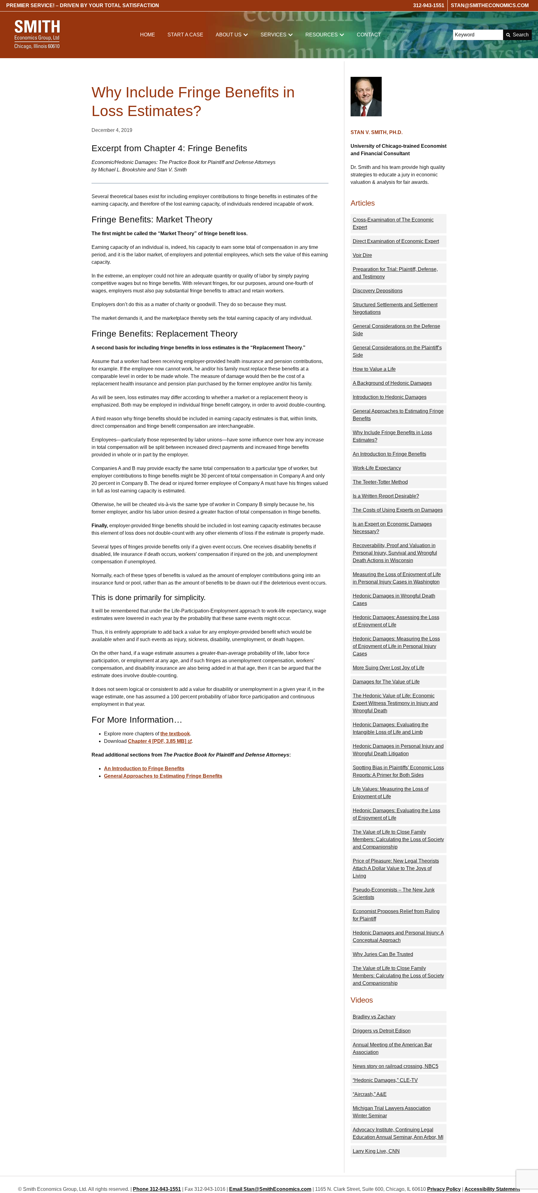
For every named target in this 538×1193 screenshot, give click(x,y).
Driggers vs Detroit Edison (382, 1030)
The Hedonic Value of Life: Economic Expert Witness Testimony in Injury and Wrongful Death (395, 703)
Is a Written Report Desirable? (386, 496)
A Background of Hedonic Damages (392, 383)
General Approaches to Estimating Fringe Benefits (163, 776)
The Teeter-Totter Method (380, 482)
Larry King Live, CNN (376, 1151)
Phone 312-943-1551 (157, 1189)
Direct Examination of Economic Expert (396, 241)
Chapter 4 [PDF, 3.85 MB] (157, 741)
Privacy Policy (444, 1189)
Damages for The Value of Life (386, 681)
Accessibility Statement (492, 1189)
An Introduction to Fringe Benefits (144, 768)
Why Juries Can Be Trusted (383, 954)
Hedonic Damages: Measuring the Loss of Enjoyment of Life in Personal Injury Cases (396, 646)
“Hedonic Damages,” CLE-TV (385, 1080)
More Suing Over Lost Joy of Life (388, 667)
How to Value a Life (374, 369)
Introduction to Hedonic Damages (390, 397)
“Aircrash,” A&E (370, 1094)
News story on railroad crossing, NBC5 (395, 1066)
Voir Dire (362, 255)
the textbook (175, 733)
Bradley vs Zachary (374, 1016)
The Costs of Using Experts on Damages (398, 510)
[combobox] (478, 35)
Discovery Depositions (378, 290)
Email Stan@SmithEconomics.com (270, 1189)
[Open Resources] (341, 35)
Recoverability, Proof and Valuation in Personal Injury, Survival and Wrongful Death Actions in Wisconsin (395, 553)
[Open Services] (290, 35)
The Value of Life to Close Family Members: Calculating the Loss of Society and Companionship (398, 839)
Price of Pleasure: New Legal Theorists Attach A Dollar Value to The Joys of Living (396, 868)
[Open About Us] (245, 35)
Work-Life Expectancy (377, 468)
